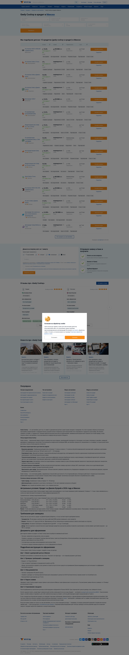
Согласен (74, 337)
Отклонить (54, 337)
